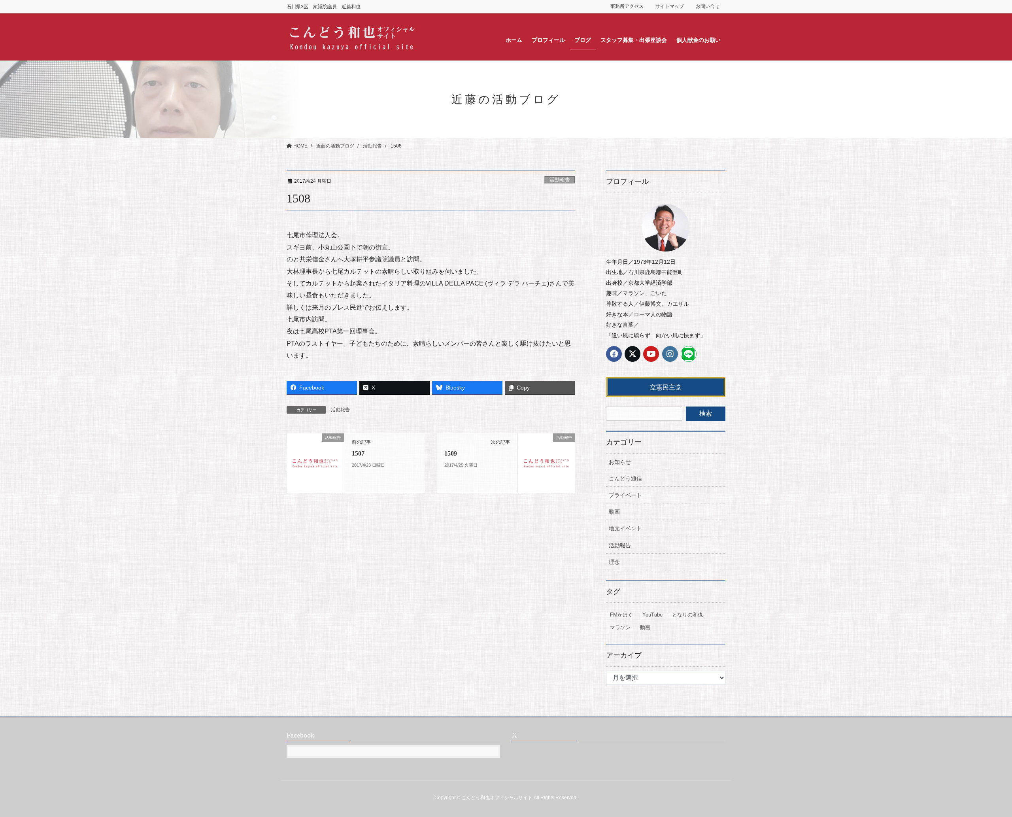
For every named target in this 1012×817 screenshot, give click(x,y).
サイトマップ (669, 6)
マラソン (620, 627)
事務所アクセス (627, 6)
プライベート (625, 495)
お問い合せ (707, 6)
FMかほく (621, 615)
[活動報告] (315, 462)
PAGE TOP (982, 785)
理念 (614, 562)
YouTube (652, 615)
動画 (614, 512)
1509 (450, 453)
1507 (358, 453)
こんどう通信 (625, 478)
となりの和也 (687, 615)
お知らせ (620, 462)
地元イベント (625, 528)
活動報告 (559, 180)
